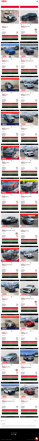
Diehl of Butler (4, 110)
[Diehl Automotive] (3, 1)
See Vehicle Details (10, 39)
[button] (18, 16)
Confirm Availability (10, 37)
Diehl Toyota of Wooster (5, 42)
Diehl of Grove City (4, 76)
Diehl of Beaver (23, 246)
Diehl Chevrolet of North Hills (24, 42)
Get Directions (16, 42)
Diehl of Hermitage (4, 280)
